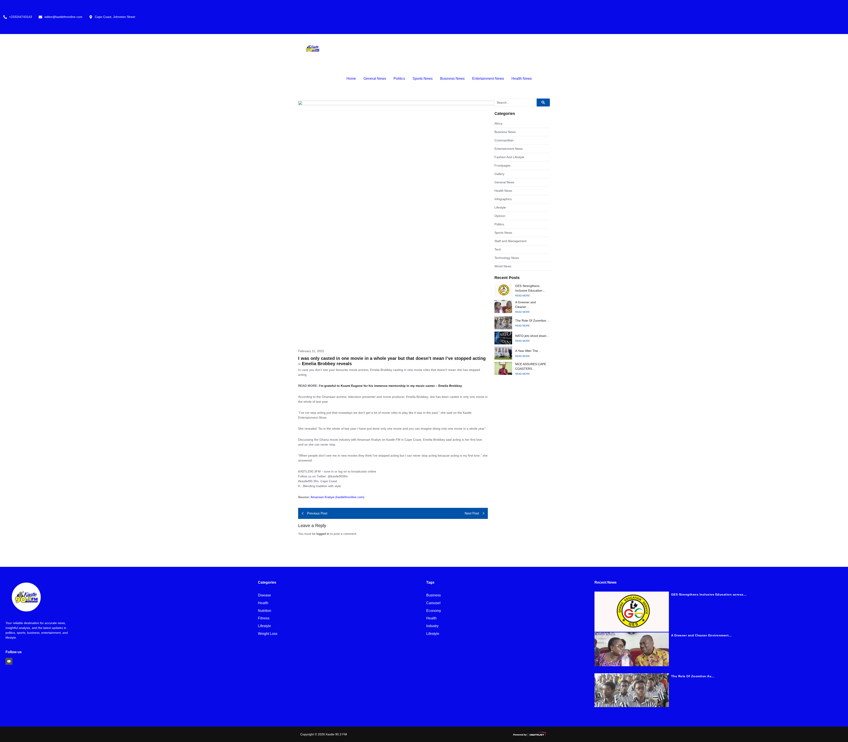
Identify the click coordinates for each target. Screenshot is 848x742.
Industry (432, 626)
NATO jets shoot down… (532, 336)
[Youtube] (9, 661)
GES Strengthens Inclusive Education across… (709, 594)
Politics (399, 78)
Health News (521, 78)
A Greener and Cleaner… (525, 304)
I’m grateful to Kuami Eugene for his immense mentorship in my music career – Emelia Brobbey (390, 385)
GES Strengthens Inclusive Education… (530, 288)
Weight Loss (267, 633)
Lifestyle (264, 626)
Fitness (263, 618)
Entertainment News (488, 78)
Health (263, 603)
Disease (264, 595)
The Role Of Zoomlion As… (693, 676)
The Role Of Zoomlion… (532, 320)
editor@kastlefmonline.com (63, 17)
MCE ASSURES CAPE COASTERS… (530, 366)
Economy (433, 610)
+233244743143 (20, 17)
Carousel (433, 603)
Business (433, 595)
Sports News (423, 78)
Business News (452, 78)
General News (374, 78)
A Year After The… (528, 351)
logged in (322, 533)
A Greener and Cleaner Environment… (701, 635)
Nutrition (264, 610)
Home (351, 78)
